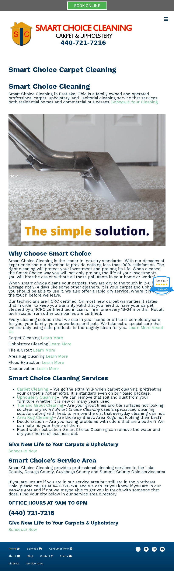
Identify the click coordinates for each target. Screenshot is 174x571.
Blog (30, 556)
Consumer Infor (59, 548)
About (12, 556)
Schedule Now (22, 451)
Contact (45, 556)
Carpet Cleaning (32, 389)
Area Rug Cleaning (35, 417)
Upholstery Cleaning (37, 397)
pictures (13, 563)
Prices (64, 556)
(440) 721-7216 (31, 512)
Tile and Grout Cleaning (40, 405)
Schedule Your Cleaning (134, 102)
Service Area (34, 563)
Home (12, 548)
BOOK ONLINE (87, 5)
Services (33, 548)
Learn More (51, 337)
